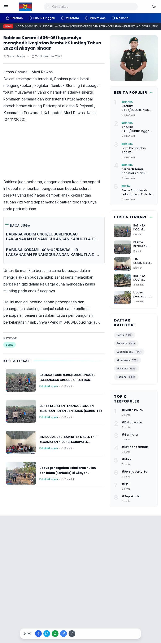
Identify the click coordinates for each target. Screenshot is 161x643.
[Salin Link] (72, 633)
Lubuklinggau (129, 351)
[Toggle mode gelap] (154, 6)
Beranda (126, 343)
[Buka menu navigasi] (6, 7)
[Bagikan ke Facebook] (38, 633)
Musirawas (127, 360)
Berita (9, 344)
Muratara (126, 368)
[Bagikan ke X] (46, 633)
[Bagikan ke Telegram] (63, 633)
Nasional (126, 376)
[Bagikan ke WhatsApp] (55, 633)
